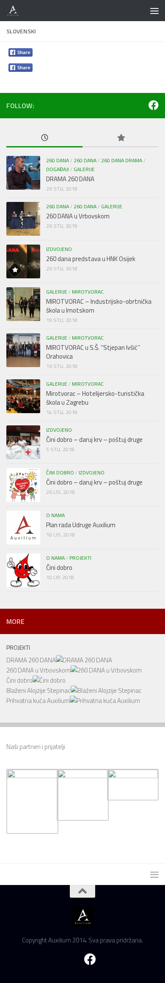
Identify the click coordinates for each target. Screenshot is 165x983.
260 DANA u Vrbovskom (78, 216)
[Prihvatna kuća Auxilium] (105, 700)
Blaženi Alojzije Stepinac (38, 690)
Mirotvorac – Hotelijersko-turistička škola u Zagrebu (95, 398)
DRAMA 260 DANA (70, 179)
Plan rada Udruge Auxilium (81, 525)
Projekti (80, 558)
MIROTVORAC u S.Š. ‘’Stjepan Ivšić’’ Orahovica (93, 352)
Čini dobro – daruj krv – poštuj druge (94, 439)
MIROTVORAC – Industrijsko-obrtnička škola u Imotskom (98, 306)
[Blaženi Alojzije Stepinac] (106, 690)
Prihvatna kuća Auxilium (38, 700)
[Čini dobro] (49, 680)
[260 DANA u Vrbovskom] (106, 670)
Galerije (84, 169)
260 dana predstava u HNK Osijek (90, 259)
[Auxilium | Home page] (15, 10)
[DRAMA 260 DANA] (84, 660)
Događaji (57, 169)
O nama (55, 515)
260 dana (57, 160)
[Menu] (154, 10)
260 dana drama (121, 160)
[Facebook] (153, 105)
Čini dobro (60, 472)
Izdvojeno (59, 249)
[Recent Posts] (44, 138)
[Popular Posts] (120, 138)
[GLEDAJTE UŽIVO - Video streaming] (140, 105)
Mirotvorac (88, 292)
